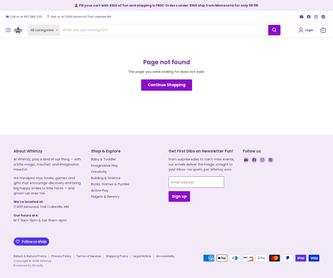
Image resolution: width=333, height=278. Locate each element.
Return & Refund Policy (30, 256)
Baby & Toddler (103, 159)
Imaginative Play (104, 165)
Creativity (99, 171)
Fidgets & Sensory (105, 196)
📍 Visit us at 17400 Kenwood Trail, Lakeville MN (78, 16)
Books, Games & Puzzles (110, 184)
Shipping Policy (117, 256)
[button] (307, 30)
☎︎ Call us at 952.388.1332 (24, 16)
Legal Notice (142, 256)
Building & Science (106, 178)
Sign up (179, 196)
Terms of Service (88, 256)
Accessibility (165, 256)
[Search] (274, 30)
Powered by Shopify (28, 265)
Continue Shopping (167, 85)
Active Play (100, 190)
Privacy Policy (61, 256)
